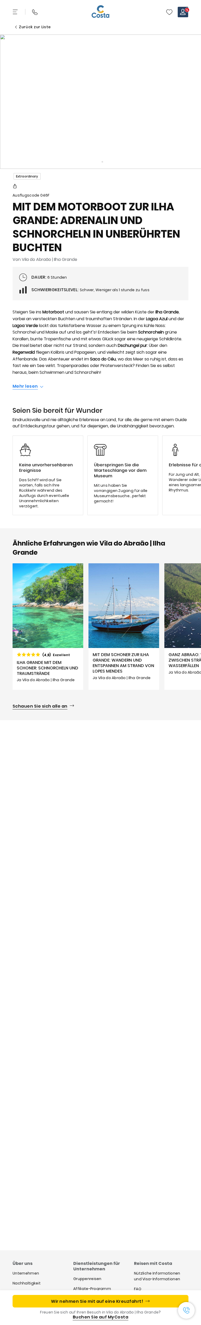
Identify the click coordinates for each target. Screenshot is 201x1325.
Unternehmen (26, 1273)
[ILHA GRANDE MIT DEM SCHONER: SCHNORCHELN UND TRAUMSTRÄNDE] (48, 626)
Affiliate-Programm (92, 1288)
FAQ (137, 1289)
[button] (169, 12)
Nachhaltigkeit (27, 1283)
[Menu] (16, 12)
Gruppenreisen (87, 1278)
